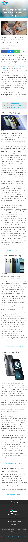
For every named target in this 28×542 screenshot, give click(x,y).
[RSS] (17, 502)
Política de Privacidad (12, 536)
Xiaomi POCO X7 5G (13, 104)
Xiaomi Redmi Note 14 (14, 106)
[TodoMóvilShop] (7, 3)
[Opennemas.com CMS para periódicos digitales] (14, 522)
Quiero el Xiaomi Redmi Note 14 (14, 346)
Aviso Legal (3, 536)
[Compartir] (4, 51)
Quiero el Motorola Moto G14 (14, 463)
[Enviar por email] (23, 51)
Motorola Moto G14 (13, 107)
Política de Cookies (23, 536)
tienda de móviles (5, 48)
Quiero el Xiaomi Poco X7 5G (14, 250)
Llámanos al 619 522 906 (14, 494)
